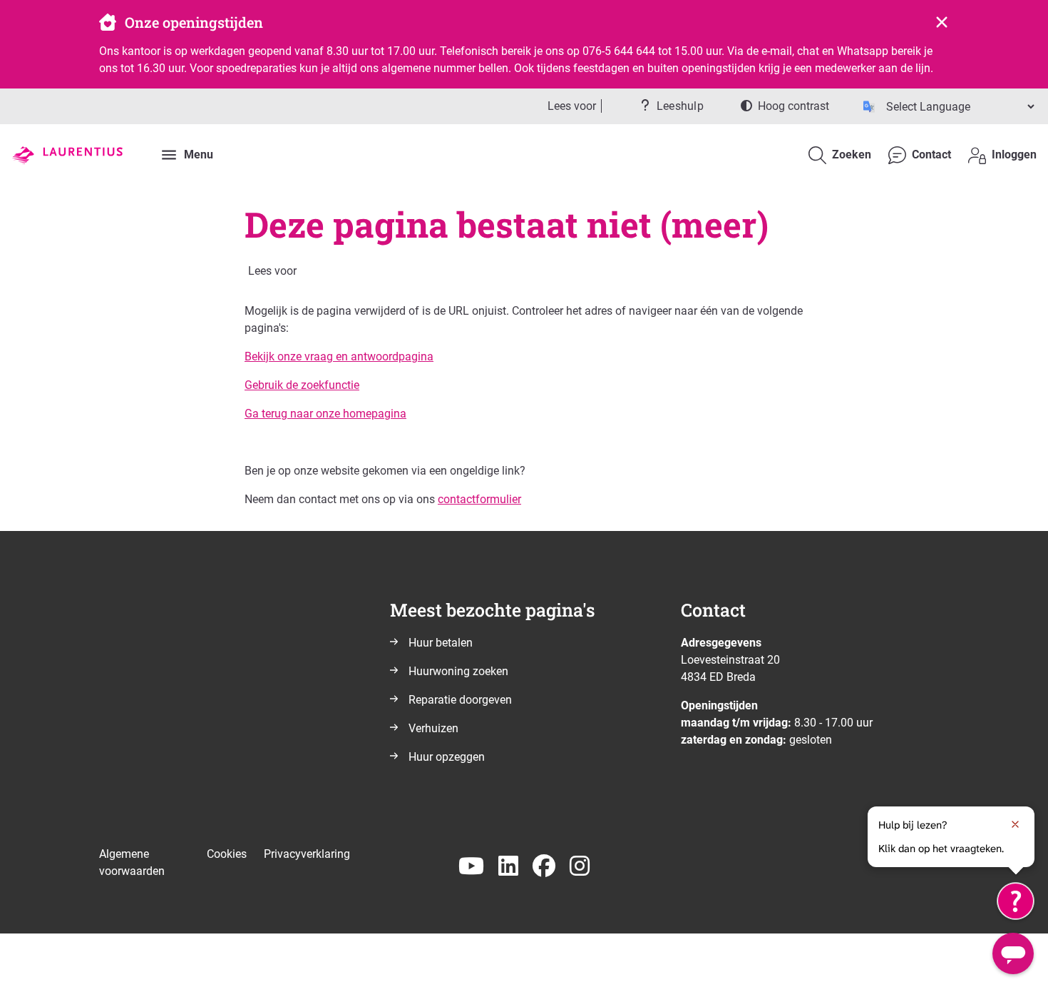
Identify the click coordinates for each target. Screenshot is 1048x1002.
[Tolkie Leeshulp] (1015, 901)
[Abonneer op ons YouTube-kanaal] (471, 866)
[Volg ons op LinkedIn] (508, 866)
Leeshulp (680, 106)
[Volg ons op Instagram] (580, 866)
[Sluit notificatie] (1015, 824)
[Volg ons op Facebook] (544, 866)
